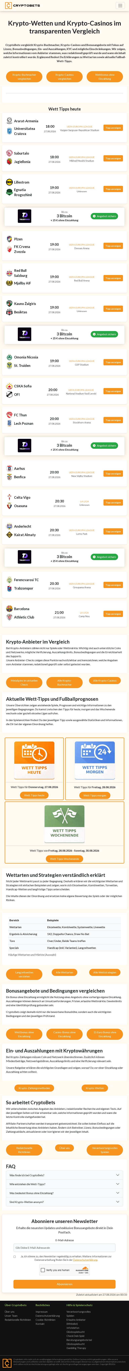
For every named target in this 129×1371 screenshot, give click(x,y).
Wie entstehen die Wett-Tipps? (27, 1184)
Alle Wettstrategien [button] (104, 972)
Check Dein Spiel (75, 1336)
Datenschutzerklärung (85, 1259)
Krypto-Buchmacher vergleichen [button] (24, 76)
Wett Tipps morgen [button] (94, 795)
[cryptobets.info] (22, 5)
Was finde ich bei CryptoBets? (27, 1175)
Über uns (9, 1311)
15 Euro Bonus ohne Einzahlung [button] (105, 1034)
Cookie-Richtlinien (45, 1319)
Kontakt (40, 1323)
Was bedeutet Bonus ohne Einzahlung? (32, 1193)
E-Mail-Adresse (64, 1240)
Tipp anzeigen (113, 127)
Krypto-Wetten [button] (95, 1088)
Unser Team (11, 1315)
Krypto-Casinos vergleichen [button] (64, 76)
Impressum (42, 1311)
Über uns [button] (64, 1147)
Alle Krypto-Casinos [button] (105, 680)
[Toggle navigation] (120, 5)
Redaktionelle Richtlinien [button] (24, 1150)
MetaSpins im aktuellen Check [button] (24, 682)
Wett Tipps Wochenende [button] (64, 858)
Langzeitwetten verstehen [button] (24, 974)
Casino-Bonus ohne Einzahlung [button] (64, 1034)
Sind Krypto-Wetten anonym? (27, 1201)
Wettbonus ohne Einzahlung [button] (104, 76)
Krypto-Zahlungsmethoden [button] (34, 1088)
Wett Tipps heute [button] (34, 795)
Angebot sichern (106, 216)
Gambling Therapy (76, 1348)
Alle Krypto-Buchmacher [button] (64, 682)
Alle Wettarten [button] (64, 972)
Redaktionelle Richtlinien (18, 1319)
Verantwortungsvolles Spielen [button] (105, 1150)
